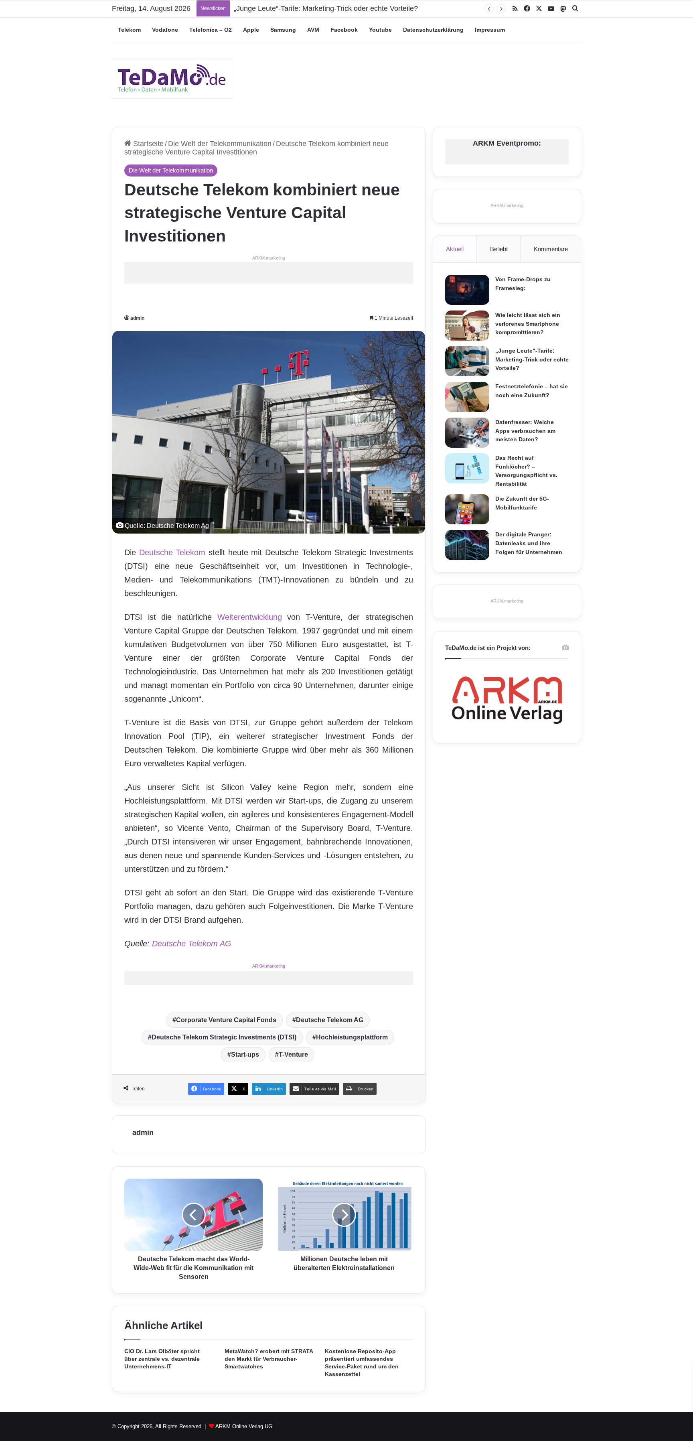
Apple (251, 29)
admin (137, 318)
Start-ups (245, 1054)
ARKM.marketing (268, 258)
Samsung (283, 29)
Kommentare (551, 249)
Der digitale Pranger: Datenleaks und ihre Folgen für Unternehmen (528, 543)
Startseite (147, 144)
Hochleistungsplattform (352, 1037)
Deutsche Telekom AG (191, 943)
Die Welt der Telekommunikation (220, 144)
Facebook (344, 29)
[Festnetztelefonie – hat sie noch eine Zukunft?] (467, 397)
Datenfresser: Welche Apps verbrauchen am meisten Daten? (525, 430)
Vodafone (165, 29)
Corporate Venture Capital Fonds (226, 1020)
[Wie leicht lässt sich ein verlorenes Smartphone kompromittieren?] (467, 326)
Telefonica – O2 (210, 29)
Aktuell (455, 249)
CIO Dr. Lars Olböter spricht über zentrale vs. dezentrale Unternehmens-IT (162, 1359)
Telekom (129, 29)
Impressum (490, 29)
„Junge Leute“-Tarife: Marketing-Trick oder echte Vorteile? (326, 8)
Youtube (380, 29)
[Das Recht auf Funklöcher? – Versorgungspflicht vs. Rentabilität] (467, 468)
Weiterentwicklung (249, 617)
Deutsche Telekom (172, 552)
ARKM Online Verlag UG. (244, 1426)
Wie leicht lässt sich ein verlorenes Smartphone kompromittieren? (527, 323)
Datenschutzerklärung (433, 29)
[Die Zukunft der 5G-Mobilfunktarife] (467, 509)
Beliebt (499, 249)
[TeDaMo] (172, 79)
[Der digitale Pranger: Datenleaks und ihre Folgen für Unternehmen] (467, 545)
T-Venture (293, 1054)
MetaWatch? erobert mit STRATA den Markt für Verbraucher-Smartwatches (269, 1359)
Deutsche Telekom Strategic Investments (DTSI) (224, 1037)
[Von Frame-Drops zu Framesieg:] (467, 290)
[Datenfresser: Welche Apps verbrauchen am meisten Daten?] (467, 433)
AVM (313, 29)
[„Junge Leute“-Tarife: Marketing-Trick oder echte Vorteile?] (467, 361)
